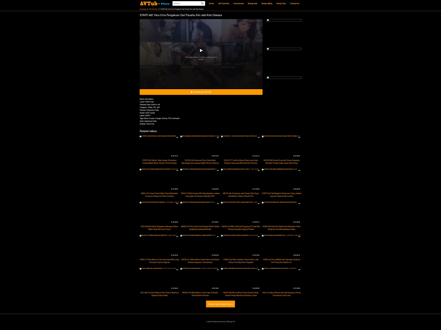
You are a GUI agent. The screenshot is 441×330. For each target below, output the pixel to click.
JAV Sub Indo (223, 3)
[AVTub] (155, 3)
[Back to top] (435, 322)
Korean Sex (281, 3)
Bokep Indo (252, 3)
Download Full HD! (202, 91)
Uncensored (238, 3)
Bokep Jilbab (266, 3)
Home (211, 3)
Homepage (143, 9)
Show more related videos (220, 303)
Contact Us (294, 3)
